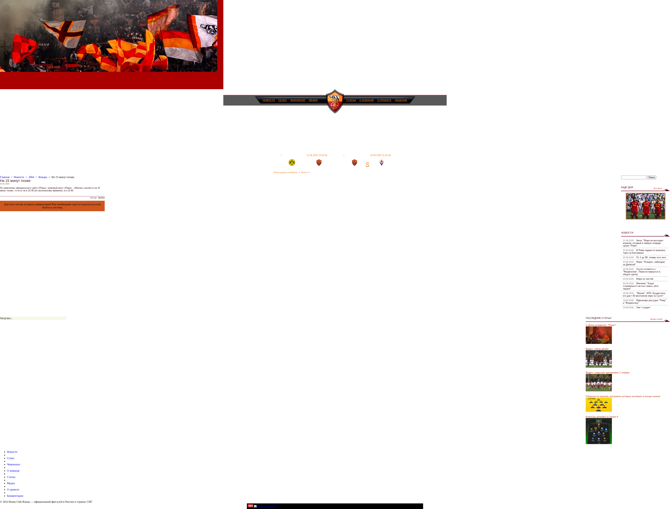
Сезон (282, 100)
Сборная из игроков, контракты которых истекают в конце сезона (623, 396)
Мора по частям (644, 279)
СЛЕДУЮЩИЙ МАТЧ (368, 155)
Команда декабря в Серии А (602, 416)
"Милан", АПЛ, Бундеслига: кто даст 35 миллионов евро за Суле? (644, 294)
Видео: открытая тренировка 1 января (608, 372)
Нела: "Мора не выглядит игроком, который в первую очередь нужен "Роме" (643, 243)
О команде (366, 100)
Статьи (351, 100)
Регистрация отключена (285, 172)
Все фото (658, 188)
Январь (42, 177)
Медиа (313, 100)
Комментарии (15, 495)
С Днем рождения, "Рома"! (601, 325)
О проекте (384, 100)
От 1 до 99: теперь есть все (651, 257)
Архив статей (656, 319)
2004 (31, 177)
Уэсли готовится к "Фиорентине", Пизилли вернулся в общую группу (641, 272)
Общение (401, 100)
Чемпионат (298, 100)
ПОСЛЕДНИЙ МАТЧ (305, 155)
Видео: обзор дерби (597, 348)
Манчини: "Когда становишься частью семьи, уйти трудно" (640, 286)
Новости (269, 100)
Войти (304, 172)
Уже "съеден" (643, 307)
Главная (4, 177)
